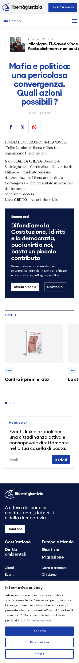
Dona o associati (54, 568)
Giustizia (50, 550)
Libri (8, 315)
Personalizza (39, 642)
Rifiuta (39, 653)
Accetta (39, 631)
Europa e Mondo (58, 542)
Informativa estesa (37, 620)
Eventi (9, 574)
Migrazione (53, 557)
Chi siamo (10, 21)
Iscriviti (61, 459)
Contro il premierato (27, 379)
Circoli (9, 568)
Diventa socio (62, 7)
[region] (39, 622)
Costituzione (18, 542)
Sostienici (55, 287)
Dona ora (15, 529)
